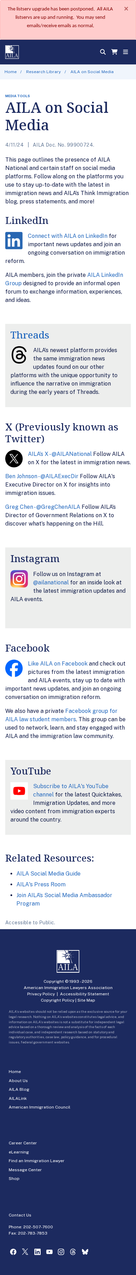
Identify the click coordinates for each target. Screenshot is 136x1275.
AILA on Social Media (92, 71)
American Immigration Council (39, 1107)
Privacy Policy (41, 994)
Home (11, 71)
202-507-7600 (38, 1227)
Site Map (86, 1000)
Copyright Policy (57, 1000)
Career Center (23, 1143)
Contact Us (20, 1215)
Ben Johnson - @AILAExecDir (41, 476)
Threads (29, 334)
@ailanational (51, 582)
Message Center (25, 1169)
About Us (18, 1080)
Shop (14, 1178)
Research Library (43, 71)
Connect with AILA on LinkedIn (67, 236)
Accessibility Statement (84, 994)
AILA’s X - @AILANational (60, 454)
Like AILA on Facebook (58, 663)
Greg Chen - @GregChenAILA (42, 507)
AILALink (18, 1098)
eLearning (19, 1152)
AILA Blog (19, 1089)
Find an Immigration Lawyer (37, 1160)
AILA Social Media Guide (48, 873)
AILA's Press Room (41, 884)
